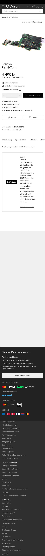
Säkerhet (5, 486)
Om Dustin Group (9, 530)
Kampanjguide (8, 452)
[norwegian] (8, 414)
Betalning (6, 516)
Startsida (5, 17)
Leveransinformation (10, 432)
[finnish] (18, 414)
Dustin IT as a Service (10, 469)
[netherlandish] (22, 414)
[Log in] (37, 6)
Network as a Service (10, 476)
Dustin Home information (12, 520)
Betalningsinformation (11, 428)
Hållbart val (6, 537)
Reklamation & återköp (11, 509)
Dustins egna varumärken (12, 540)
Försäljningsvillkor (9, 425)
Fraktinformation (9, 435)
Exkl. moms (6, 77)
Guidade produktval (10, 458)
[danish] (13, 414)
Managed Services (9, 466)
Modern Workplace (9, 472)
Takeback (6, 492)
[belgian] (27, 414)
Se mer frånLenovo (27, 207)
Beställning (6, 503)
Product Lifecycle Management (15, 489)
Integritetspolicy (8, 442)
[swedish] (3, 414)
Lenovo (7, 64)
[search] (40, 11)
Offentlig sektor (8, 547)
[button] (29, 6)
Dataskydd (6, 482)
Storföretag (6, 543)
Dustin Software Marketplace (14, 496)
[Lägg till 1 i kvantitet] (20, 95)
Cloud (4, 479)
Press (4, 527)
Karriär (4, 533)
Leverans (5, 506)
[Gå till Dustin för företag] (13, 6)
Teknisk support (8, 513)
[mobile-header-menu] (3, 6)
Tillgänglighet (7, 448)
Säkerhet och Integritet (11, 550)
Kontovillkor (6, 438)
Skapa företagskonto (22, 375)
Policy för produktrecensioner (14, 455)
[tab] (7, 139)
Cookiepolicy (7, 445)
